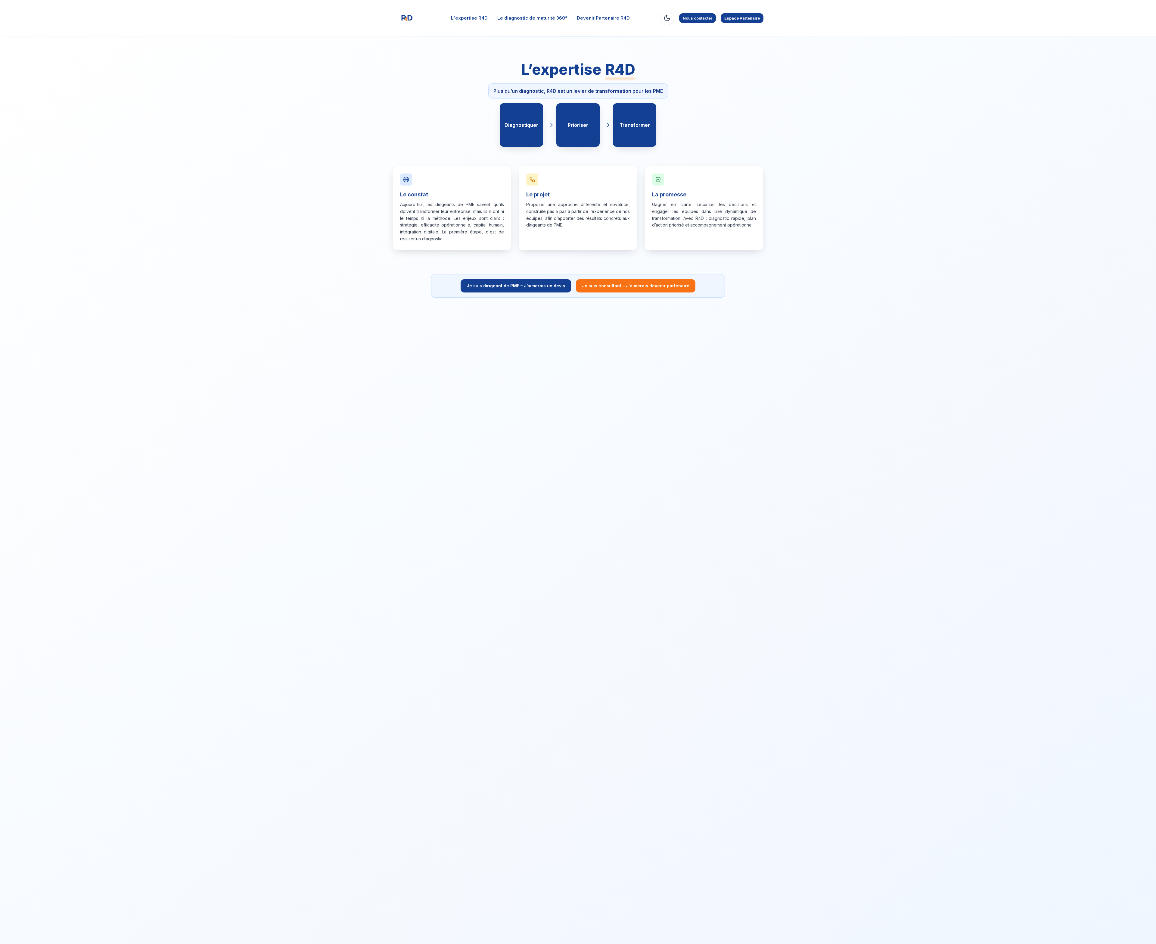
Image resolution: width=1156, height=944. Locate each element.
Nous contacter (697, 18)
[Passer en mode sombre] (667, 18)
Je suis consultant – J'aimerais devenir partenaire (635, 285)
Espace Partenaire (742, 18)
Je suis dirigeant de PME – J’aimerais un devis (516, 285)
